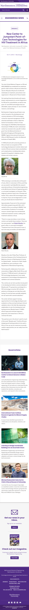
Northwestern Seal (14, 595)
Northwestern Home (14, 588)
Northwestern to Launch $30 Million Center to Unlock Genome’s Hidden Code (13, 375)
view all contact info (14, 579)
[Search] (23, 10)
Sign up (14, 527)
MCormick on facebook (12, 602)
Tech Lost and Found (7, 589)
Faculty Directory (13, 581)
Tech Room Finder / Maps (14, 583)
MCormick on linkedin (14, 602)
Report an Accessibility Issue (19, 589)
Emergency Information (14, 586)
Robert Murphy (18, 223)
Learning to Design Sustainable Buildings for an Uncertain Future (12, 447)
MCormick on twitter (9, 602)
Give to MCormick (22, 581)
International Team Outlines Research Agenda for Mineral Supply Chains (14, 415)
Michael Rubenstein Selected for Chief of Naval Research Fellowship (13, 481)
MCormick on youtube (20, 602)
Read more (14, 557)
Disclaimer (14, 608)
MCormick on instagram (17, 602)
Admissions (5, 581)
